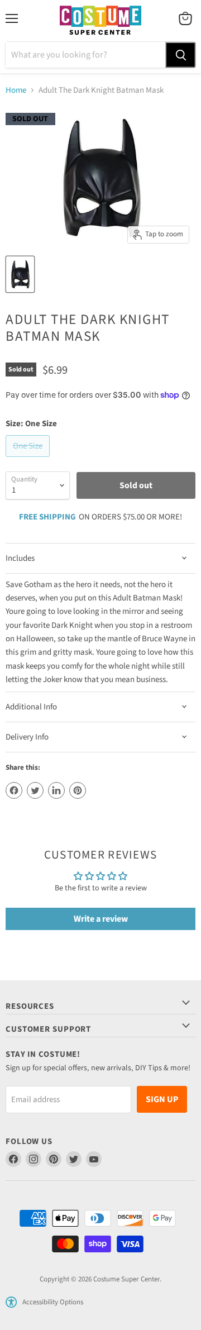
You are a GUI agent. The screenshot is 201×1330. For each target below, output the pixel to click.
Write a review (101, 919)
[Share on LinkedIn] (56, 790)
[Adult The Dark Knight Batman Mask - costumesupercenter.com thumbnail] (20, 274)
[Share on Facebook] (14, 790)
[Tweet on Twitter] (35, 790)
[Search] (180, 55)
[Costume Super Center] (100, 21)
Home (16, 90)
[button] (11, 1302)
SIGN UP (162, 1099)
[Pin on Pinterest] (77, 790)
